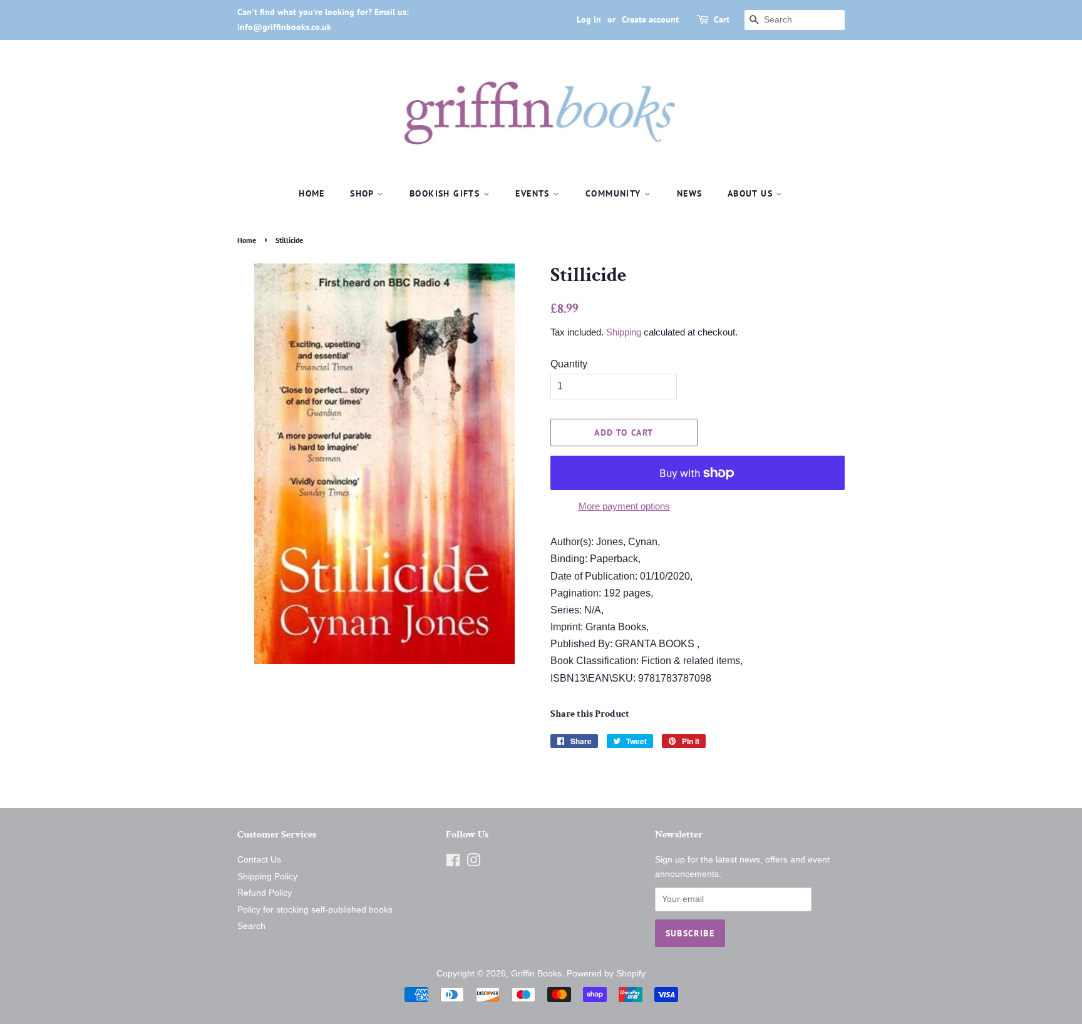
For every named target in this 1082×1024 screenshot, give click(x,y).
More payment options (624, 506)
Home (312, 193)
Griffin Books (536, 973)
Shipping (623, 332)
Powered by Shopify (606, 973)
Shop (363, 193)
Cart (721, 19)
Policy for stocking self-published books (315, 909)
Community (614, 193)
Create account (650, 19)
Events (534, 193)
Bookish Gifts (446, 193)
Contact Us (259, 859)
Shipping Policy (267, 876)
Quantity (568, 364)
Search (251, 926)
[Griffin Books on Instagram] (473, 863)
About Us (752, 193)
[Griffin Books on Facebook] (453, 863)
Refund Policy (264, 893)
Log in (589, 19)
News (690, 193)
